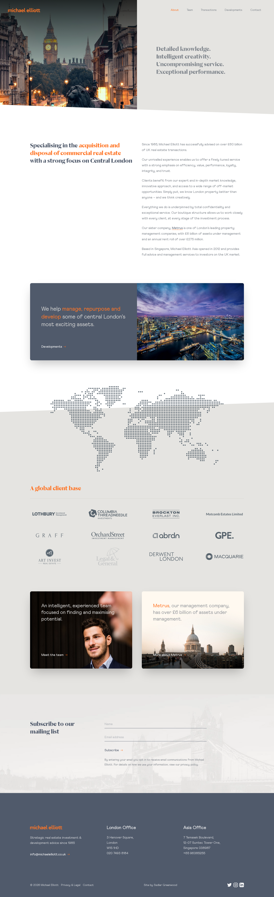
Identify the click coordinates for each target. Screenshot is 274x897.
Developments (233, 10)
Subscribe (112, 750)
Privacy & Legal (70, 885)
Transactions (209, 10)
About (175, 10)
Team (190, 10)
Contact (255, 10)
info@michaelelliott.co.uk (48, 854)
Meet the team (52, 655)
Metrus (177, 228)
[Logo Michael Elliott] (24, 10)
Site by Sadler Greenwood (160, 885)
